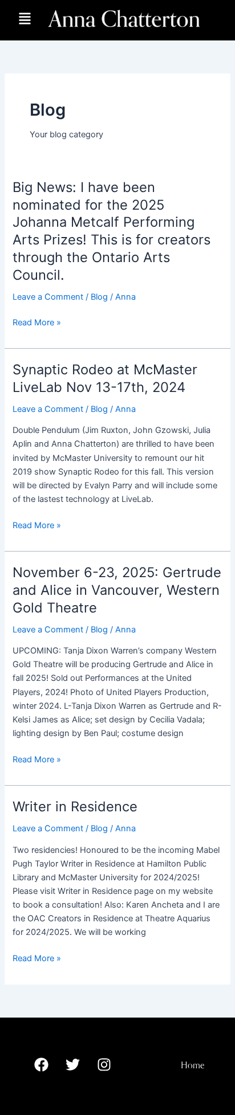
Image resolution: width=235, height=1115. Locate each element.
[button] (25, 19)
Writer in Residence (75, 806)
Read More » (37, 322)
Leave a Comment (48, 297)
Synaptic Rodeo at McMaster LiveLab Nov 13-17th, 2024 (105, 378)
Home (192, 1065)
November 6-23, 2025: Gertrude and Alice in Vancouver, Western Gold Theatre (117, 590)
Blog (99, 297)
